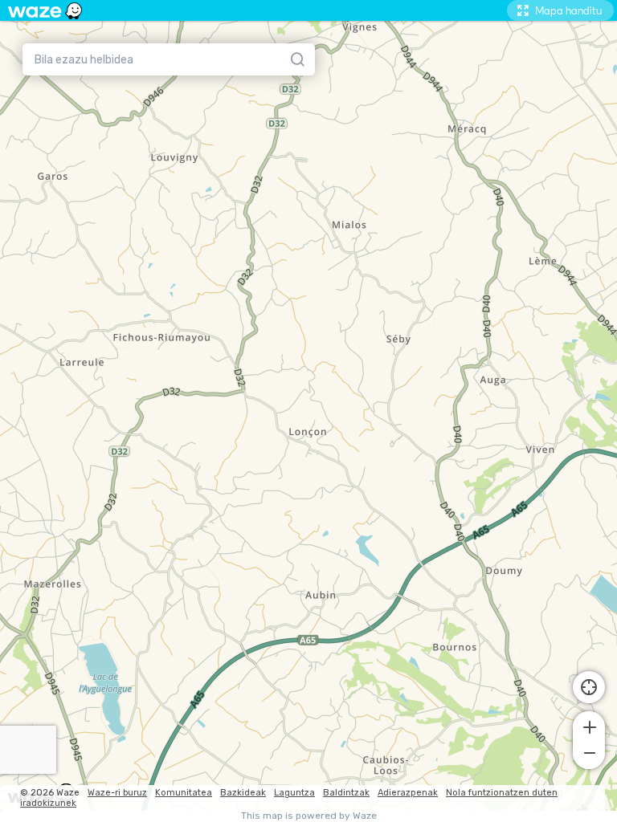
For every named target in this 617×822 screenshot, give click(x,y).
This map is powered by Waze (309, 816)
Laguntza (294, 792)
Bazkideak (243, 792)
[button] (589, 725)
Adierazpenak (408, 792)
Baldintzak (346, 792)
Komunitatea (183, 792)
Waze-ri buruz (117, 792)
